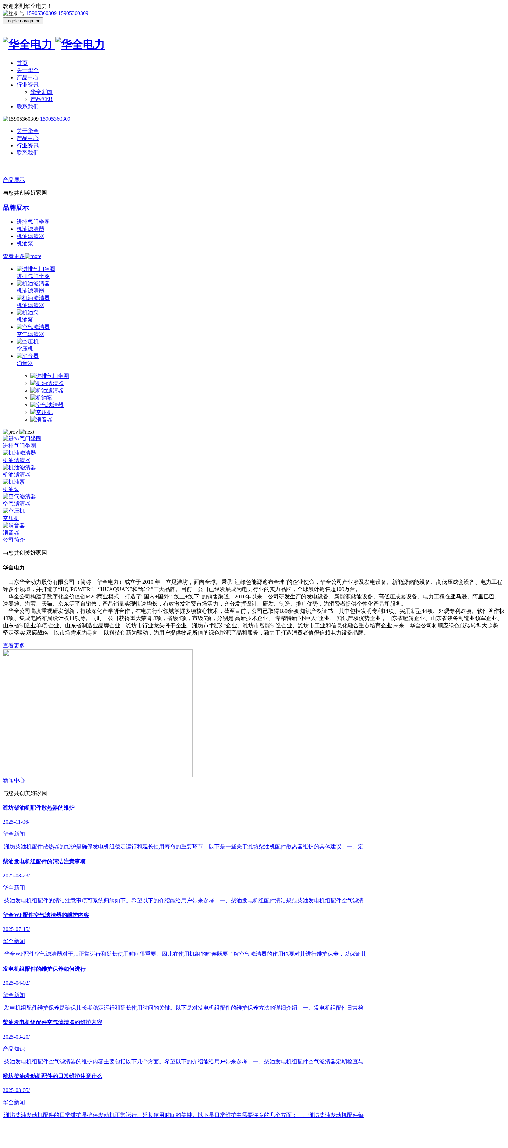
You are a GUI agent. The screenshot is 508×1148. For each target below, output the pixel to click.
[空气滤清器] (47, 405)
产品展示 (14, 180)
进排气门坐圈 (33, 222)
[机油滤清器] (47, 383)
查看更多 (14, 256)
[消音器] (41, 419)
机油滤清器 (30, 229)
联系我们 (28, 106)
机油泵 (25, 243)
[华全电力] (254, 42)
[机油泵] (41, 398)
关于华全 (28, 70)
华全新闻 (41, 92)
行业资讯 (28, 85)
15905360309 (41, 13)
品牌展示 (16, 207)
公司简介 (14, 540)
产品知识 (41, 99)
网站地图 (330, 1140)
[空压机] (41, 412)
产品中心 (28, 77)
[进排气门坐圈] (49, 376)
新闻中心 (14, 780)
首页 (22, 63)
